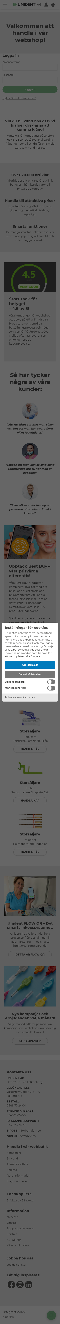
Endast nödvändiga (30, 674)
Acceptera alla (30, 664)
